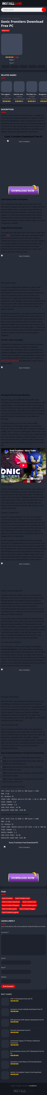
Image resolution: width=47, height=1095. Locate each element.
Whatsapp (41, 66)
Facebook (5, 66)
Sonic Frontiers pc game (10, 912)
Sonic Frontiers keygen (27, 909)
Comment (5, 932)
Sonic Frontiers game (29, 905)
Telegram (32, 66)
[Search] (44, 10)
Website (3, 977)
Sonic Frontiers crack (22, 898)
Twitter (14, 66)
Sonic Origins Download (10, 361)
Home (3, 18)
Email (3, 968)
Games (9, 18)
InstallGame (33, 1086)
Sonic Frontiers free (29, 902)
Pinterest (23, 66)
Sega (8, 235)
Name (3, 958)
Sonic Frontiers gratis (9, 909)
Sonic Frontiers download (11, 902)
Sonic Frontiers (7, 898)
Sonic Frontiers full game (10, 905)
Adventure (15, 18)
